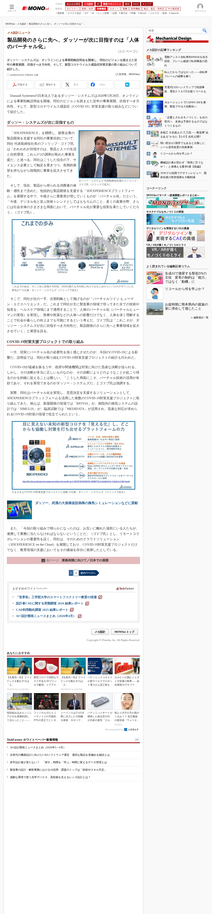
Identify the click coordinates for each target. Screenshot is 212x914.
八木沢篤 (121, 74)
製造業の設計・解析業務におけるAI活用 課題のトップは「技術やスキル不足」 (58, 769)
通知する (51, 84)
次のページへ (88, 572)
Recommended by (115, 729)
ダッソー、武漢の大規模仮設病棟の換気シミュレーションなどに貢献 (86, 503)
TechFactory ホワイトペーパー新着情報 (32, 739)
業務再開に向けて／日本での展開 (75, 560)
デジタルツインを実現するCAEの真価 (167, 228)
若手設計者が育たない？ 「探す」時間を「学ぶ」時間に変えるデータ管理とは (58, 762)
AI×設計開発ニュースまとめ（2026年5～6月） (38, 747)
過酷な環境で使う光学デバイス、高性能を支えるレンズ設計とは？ (50, 777)
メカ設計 (21, 24)
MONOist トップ (124, 631)
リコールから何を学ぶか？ (185, 289)
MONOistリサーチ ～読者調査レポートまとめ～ (173, 195)
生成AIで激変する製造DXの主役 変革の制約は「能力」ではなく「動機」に (186, 277)
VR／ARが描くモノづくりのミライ (166, 244)
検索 (205, 30)
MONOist (10, 24)
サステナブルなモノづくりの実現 (165, 211)
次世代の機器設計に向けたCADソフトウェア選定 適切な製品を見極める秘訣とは (60, 754)
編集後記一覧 (201, 317)
